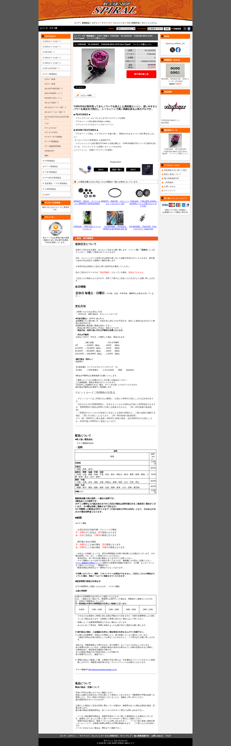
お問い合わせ (169, 186)
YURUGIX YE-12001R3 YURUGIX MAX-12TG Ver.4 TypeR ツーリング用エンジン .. (175, 152)
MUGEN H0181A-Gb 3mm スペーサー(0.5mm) (175, 80)
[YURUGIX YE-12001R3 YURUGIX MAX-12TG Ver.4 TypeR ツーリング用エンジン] (98, 83)
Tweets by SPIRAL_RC (175, 44)
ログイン (95, 23)
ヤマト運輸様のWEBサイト (87, 563)
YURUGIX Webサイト (170, 120)
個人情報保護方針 (171, 178)
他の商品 (165, 123)
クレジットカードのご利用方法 (126, 23)
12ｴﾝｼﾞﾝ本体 (102, 36)
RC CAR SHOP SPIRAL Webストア (119, 743)
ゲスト (52, 28)
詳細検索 (177, 29)
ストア (77, 23)
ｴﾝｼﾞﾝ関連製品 (88, 36)
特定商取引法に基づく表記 (175, 170)
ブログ (168, 736)
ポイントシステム (149, 23)
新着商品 (86, 23)
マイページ (106, 23)
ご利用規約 (168, 182)
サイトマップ (169, 191)
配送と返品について (172, 174)
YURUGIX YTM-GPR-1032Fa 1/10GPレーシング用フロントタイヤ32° (143, 203)
